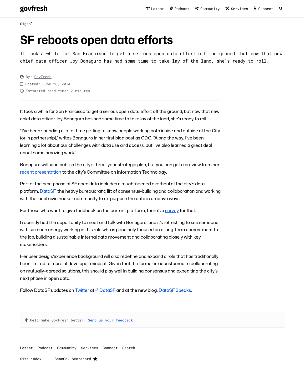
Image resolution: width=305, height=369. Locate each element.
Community (210, 8)
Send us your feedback (110, 320)
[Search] (281, 8)
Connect (265, 8)
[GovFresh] (33, 8)
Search (128, 347)
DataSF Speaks (175, 290)
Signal (26, 23)
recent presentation (40, 172)
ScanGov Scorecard (74, 358)
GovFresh (42, 76)
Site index (30, 358)
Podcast (181, 8)
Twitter (82, 290)
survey (172, 210)
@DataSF (105, 290)
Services (239, 8)
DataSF (48, 191)
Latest (157, 8)
